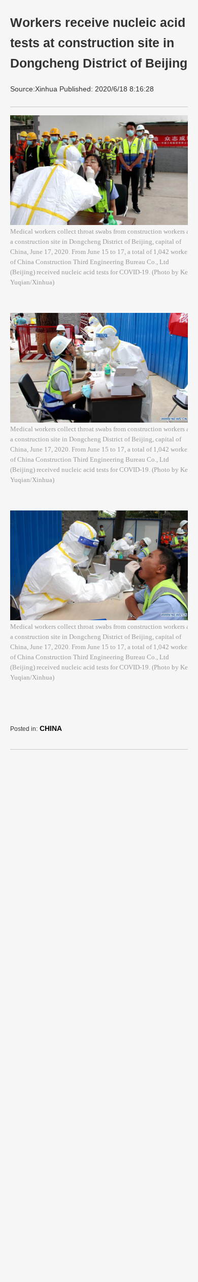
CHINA (51, 728)
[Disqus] (101, 885)
